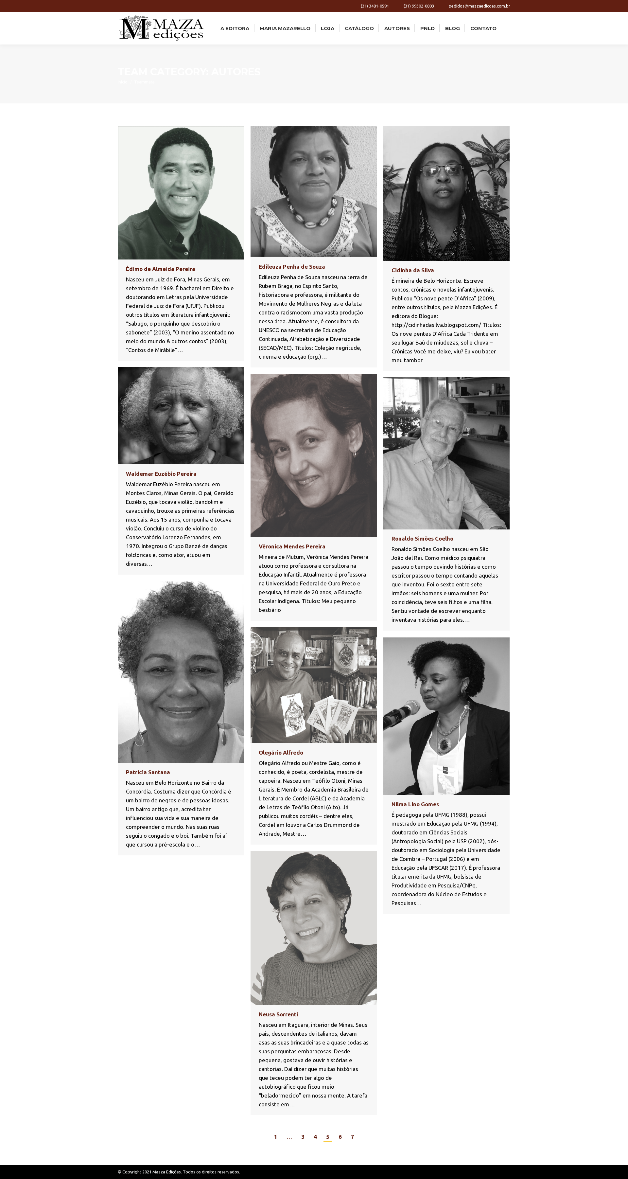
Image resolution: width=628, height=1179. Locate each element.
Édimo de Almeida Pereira (160, 269)
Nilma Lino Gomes (415, 804)
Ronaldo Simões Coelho (422, 538)
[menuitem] (234, 28)
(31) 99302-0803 (419, 6)
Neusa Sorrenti (278, 1014)
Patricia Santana (148, 772)
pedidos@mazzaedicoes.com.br (479, 6)
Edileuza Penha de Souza (292, 266)
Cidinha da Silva (413, 270)
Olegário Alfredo (281, 752)
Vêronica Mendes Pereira (292, 546)
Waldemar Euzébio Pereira (161, 474)
